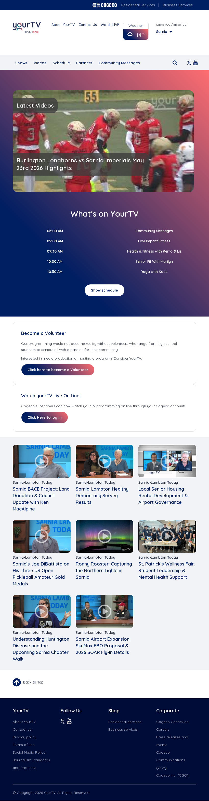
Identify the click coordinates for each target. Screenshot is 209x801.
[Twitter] (187, 62)
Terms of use (23, 744)
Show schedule (104, 290)
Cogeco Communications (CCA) (170, 760)
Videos (40, 62)
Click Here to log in (45, 417)
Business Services (178, 5)
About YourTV (63, 24)
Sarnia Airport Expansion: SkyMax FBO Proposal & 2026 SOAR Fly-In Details (103, 645)
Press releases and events (172, 741)
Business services (123, 729)
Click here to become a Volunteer (58, 369)
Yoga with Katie (154, 271)
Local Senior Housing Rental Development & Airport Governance (163, 495)
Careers (162, 729)
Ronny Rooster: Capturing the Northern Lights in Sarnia (104, 570)
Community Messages (119, 62)
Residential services (124, 721)
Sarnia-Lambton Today (32, 482)
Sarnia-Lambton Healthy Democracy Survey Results (102, 495)
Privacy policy (24, 737)
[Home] (27, 27)
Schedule (61, 62)
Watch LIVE (110, 24)
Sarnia (161, 31)
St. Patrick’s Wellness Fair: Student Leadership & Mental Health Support (166, 570)
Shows (21, 62)
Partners (84, 62)
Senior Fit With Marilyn (154, 261)
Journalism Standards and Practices (31, 764)
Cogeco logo (105, 5)
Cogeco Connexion (172, 721)
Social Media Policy (29, 752)
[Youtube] (193, 62)
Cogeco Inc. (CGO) (172, 775)
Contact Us (88, 24)
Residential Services (138, 5)
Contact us (22, 729)
